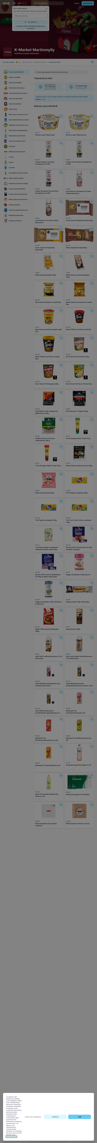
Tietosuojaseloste (11, 1136)
